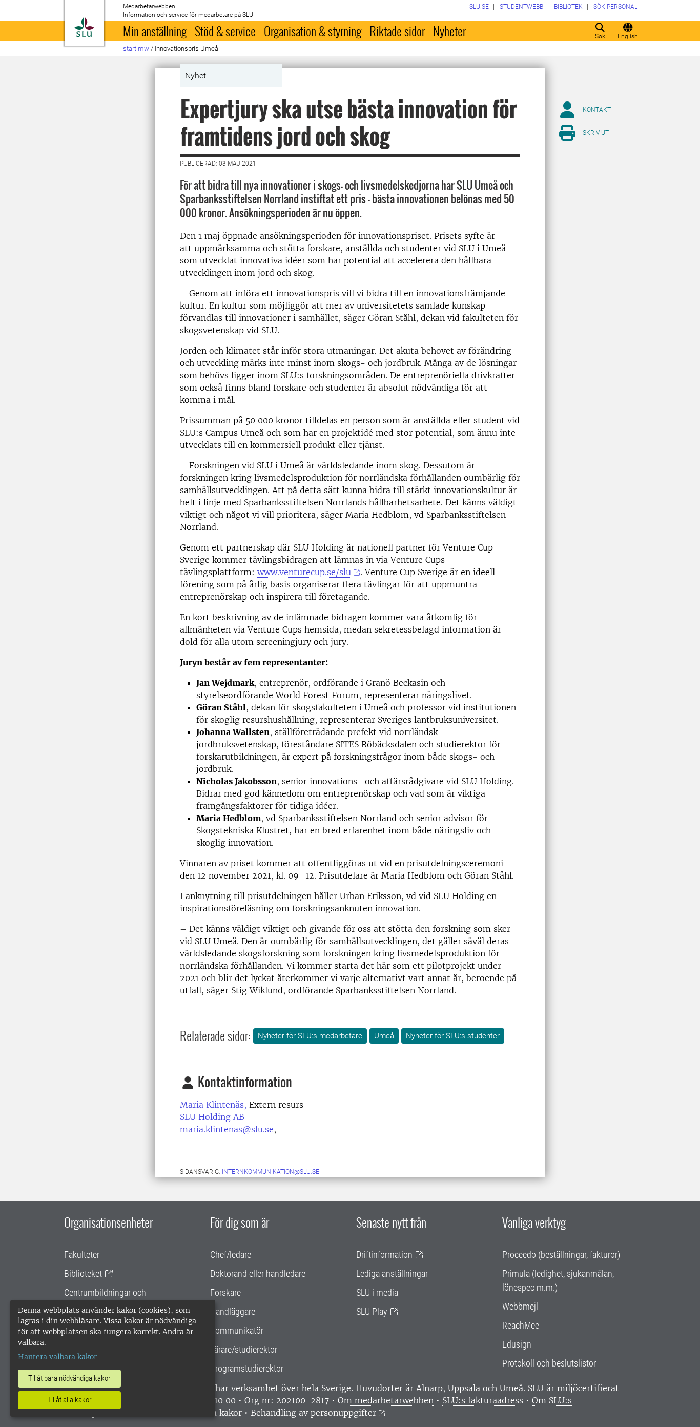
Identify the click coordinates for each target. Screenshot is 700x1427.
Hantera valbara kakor (57, 1356)
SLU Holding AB (212, 1117)
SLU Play (371, 1311)
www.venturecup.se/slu (304, 572)
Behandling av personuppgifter (313, 1413)
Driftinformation (384, 1254)
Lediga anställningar (392, 1273)
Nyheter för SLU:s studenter (453, 1036)
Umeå (384, 1036)
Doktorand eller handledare (257, 1273)
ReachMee (520, 1325)
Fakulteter (81, 1254)
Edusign (516, 1344)
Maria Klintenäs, (213, 1104)
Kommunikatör (236, 1330)
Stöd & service (225, 31)
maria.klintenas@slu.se (227, 1129)
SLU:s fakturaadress (482, 1400)
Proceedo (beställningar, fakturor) (561, 1254)
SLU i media (377, 1292)
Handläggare (232, 1311)
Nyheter (449, 31)
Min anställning (155, 31)
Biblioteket (83, 1273)
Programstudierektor (246, 1368)
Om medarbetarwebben (386, 1400)
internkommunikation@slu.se (270, 1171)
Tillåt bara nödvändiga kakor (69, 1378)
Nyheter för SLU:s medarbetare (310, 1036)
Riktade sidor (397, 31)
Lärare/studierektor (243, 1349)
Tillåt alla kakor (69, 1399)
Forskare (225, 1292)
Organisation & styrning (312, 31)
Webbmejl (520, 1306)
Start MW (136, 48)
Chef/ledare (230, 1254)
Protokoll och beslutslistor (549, 1363)
